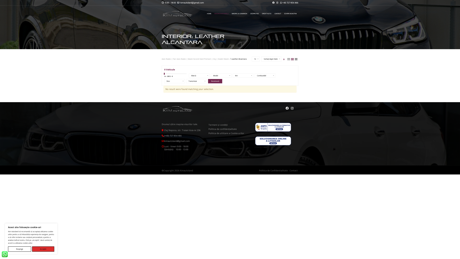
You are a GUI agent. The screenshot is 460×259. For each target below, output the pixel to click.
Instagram (292, 108)
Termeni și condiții (218, 124)
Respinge (19, 249)
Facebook (287, 108)
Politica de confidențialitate (222, 129)
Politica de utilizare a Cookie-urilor (226, 133)
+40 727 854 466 (290, 2)
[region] (31, 238)
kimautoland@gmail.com (192, 2)
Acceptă (43, 249)
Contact (294, 170)
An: (165, 76)
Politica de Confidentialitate (273, 170)
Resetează (215, 81)
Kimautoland (186, 170)
